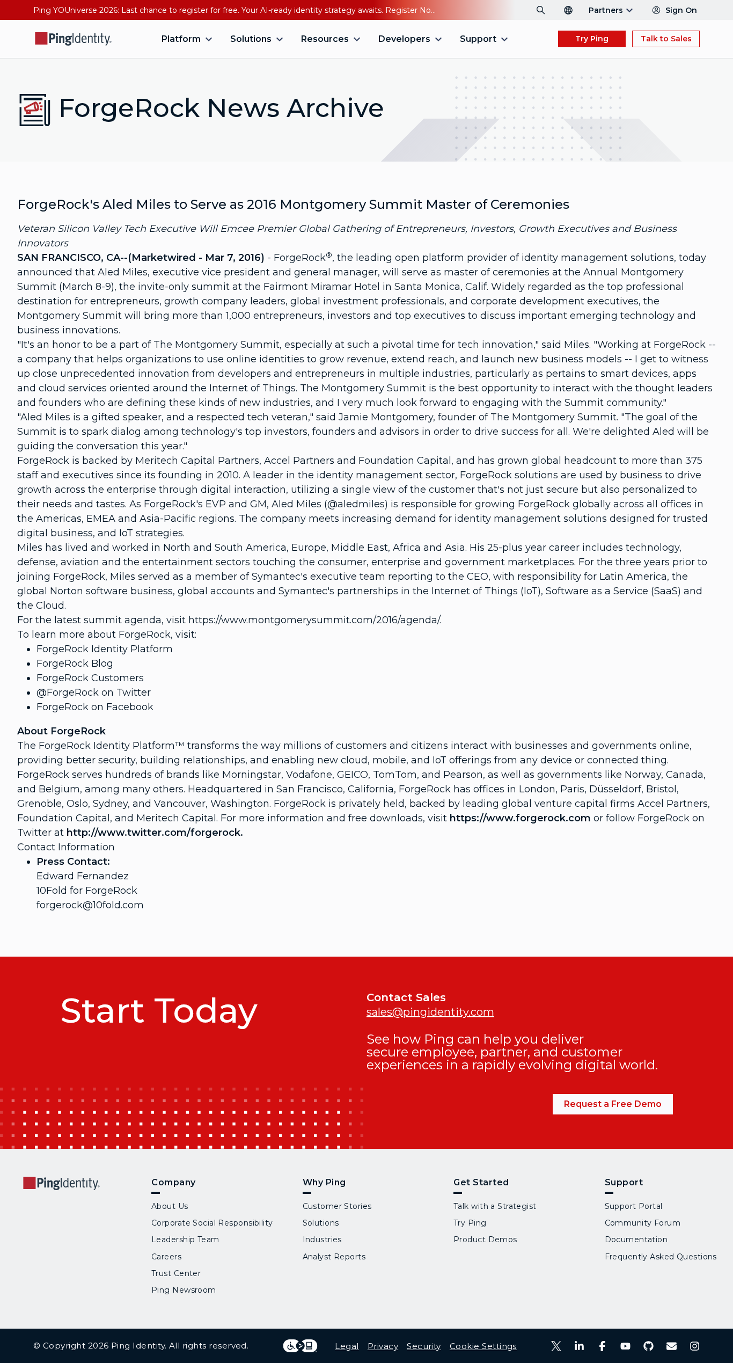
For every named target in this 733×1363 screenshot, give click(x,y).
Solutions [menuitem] (251, 39)
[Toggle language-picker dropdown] (568, 10)
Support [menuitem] (478, 39)
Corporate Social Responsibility (212, 1223)
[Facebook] (602, 1346)
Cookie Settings (483, 1346)
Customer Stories (337, 1206)
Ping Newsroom (183, 1290)
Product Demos (485, 1239)
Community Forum (643, 1223)
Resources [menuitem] (325, 39)
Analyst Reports (334, 1257)
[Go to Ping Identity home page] (73, 39)
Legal (346, 1346)
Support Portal (634, 1206)
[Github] (648, 1346)
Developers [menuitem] (404, 39)
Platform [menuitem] (181, 39)
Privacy (383, 1346)
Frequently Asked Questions (661, 1257)
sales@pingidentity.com (430, 1011)
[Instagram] (695, 1346)
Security (424, 1346)
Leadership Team (185, 1239)
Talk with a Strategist (495, 1206)
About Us (169, 1206)
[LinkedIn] (579, 1346)
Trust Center (176, 1273)
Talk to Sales (666, 38)
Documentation (636, 1239)
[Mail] (671, 1346)
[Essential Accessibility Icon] (300, 1345)
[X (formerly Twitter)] (556, 1346)
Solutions (321, 1223)
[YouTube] (625, 1346)
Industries (322, 1239)
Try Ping (592, 38)
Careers (166, 1257)
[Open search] (541, 10)
